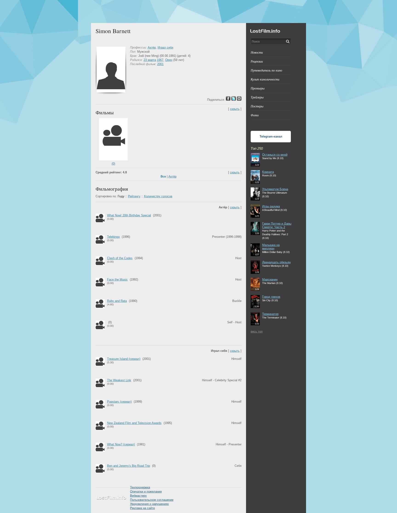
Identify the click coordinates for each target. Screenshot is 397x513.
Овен (168, 60)
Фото (255, 115)
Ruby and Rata (117, 301)
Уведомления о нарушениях (149, 504)
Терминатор (270, 314)
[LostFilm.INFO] (198, 11)
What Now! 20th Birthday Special (129, 215)
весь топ (257, 331)
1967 (160, 60)
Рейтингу (134, 196)
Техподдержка (140, 487)
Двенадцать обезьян (276, 262)
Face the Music (117, 279)
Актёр (152, 47)
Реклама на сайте (142, 508)
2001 (160, 64)
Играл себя (165, 47)
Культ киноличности (265, 79)
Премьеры (257, 88)
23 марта (150, 60)
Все (163, 176)
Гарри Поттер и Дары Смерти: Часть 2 (276, 225)
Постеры (257, 106)
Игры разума (271, 206)
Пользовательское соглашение (151, 500)
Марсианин (270, 279)
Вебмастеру (138, 495)
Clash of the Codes (120, 258)
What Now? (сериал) (121, 444)
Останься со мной (274, 154)
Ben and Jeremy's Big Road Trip (128, 465)
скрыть (235, 109)
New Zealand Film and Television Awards (134, 423)
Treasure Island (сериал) (123, 359)
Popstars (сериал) (119, 401)
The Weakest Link (119, 380)
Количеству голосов (158, 196)
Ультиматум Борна (275, 189)
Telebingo (113, 236)
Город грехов (271, 296)
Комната (268, 172)
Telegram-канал (271, 136)
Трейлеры (257, 97)
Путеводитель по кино (266, 70)
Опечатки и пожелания (146, 491)
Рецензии (257, 61)
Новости (257, 52)
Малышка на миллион (271, 246)
